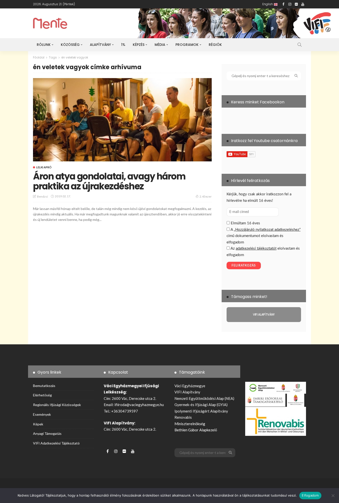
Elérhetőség (42, 395)
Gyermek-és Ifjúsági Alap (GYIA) (201, 404)
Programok (187, 44)
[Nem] (332, 495)
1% (123, 44)
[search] (299, 44)
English (268, 4)
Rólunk (44, 44)
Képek (38, 424)
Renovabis (183, 417)
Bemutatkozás (44, 386)
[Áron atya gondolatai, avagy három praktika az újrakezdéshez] (122, 119)
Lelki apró (44, 167)
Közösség (70, 44)
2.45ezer (206, 196)
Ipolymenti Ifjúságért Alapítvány (201, 411)
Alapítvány (100, 44)
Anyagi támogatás (47, 433)
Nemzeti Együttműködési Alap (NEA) (204, 398)
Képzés (138, 44)
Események (42, 414)
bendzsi (42, 196)
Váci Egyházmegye (189, 386)
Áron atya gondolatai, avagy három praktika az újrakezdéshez (109, 181)
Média (160, 44)
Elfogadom (310, 495)
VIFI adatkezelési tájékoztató (56, 443)
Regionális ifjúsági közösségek (57, 405)
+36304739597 (124, 411)
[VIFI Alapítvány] (264, 314)
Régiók (215, 44)
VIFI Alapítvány (187, 392)
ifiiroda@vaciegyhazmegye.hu (139, 404)
